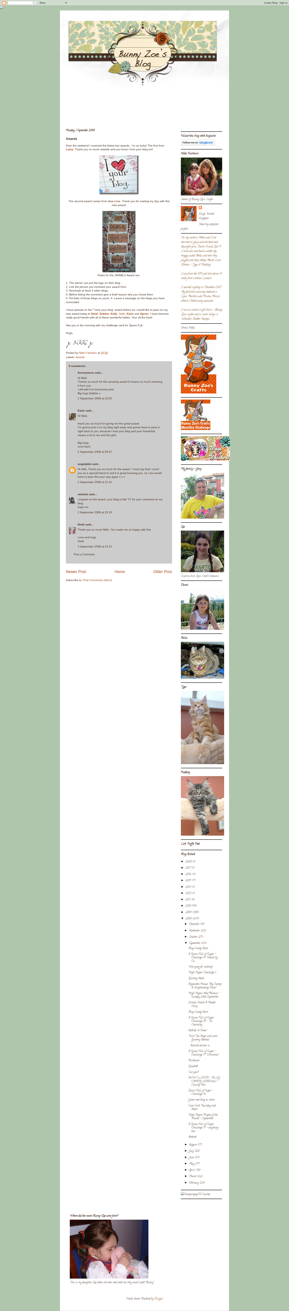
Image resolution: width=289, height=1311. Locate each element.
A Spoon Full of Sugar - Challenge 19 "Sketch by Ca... (203, 958)
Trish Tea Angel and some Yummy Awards (202, 1038)
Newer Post (76, 571)
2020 (188, 862)
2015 (188, 880)
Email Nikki (188, 328)
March (193, 1176)
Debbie (104, 313)
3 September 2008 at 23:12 (95, 546)
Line (117, 201)
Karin (130, 313)
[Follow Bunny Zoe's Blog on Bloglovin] (198, 145)
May (192, 1164)
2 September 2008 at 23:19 (95, 512)
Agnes (144, 313)
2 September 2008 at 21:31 (95, 482)
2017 (188, 868)
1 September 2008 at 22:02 (95, 398)
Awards (80, 357)
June (192, 1157)
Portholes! (194, 1060)
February (194, 1183)
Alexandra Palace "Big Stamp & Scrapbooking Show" (205, 986)
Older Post (162, 571)
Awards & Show (197, 1030)
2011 (188, 900)
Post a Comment (84, 554)
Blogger (158, 1299)
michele (83, 494)
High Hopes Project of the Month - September (203, 1117)
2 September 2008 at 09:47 (95, 451)
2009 (188, 912)
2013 (188, 893)
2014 (188, 887)
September (195, 943)
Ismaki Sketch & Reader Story (202, 1004)
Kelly (113, 313)
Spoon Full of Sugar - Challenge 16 (201, 1092)
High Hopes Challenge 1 (202, 972)
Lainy (69, 149)
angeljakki (84, 464)
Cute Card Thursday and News (201, 1108)
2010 (188, 906)
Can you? (193, 1072)
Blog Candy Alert (198, 948)
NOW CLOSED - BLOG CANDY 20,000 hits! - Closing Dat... (204, 1081)
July (191, 1151)
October (193, 937)
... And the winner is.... (199, 1045)
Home (120, 571)
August (193, 1145)
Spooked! (193, 1066)
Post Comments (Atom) (97, 580)
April (192, 1170)
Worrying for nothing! (200, 967)
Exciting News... (196, 978)
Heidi (94, 313)
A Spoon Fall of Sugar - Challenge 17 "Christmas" (203, 1053)
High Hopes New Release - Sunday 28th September (204, 995)
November (195, 931)
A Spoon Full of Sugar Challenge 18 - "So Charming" (201, 1021)
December (194, 924)
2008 (188, 919)
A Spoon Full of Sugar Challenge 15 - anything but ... (203, 1128)
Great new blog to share (201, 1100)
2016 (188, 874)
